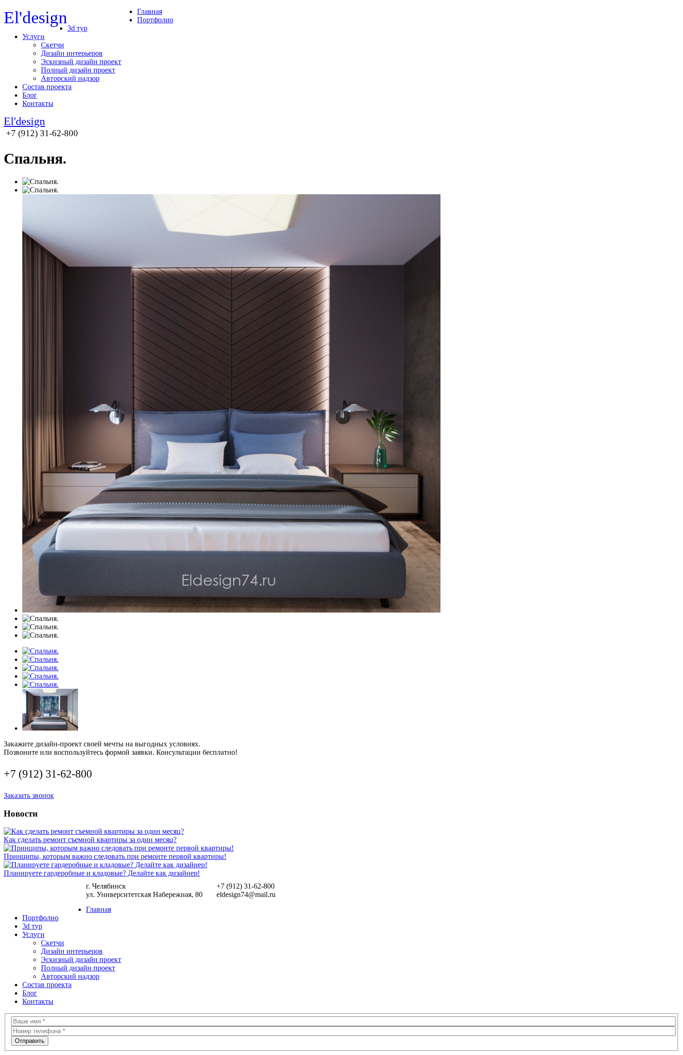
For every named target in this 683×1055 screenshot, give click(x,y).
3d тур (77, 28)
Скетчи (52, 45)
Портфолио (155, 20)
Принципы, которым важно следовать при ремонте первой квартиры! (115, 856)
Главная (149, 11)
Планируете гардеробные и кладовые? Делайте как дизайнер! (102, 873)
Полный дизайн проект (78, 70)
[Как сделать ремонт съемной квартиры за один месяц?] (94, 831)
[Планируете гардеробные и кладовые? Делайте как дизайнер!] (105, 865)
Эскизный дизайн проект (81, 62)
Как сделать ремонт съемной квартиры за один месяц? (90, 840)
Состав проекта (47, 87)
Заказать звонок (29, 795)
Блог (29, 95)
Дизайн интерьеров (72, 53)
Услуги (33, 36)
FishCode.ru (663, 892)
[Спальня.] (40, 651)
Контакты (37, 103)
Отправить (30, 1040)
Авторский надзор (70, 78)
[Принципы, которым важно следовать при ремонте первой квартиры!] (119, 848)
